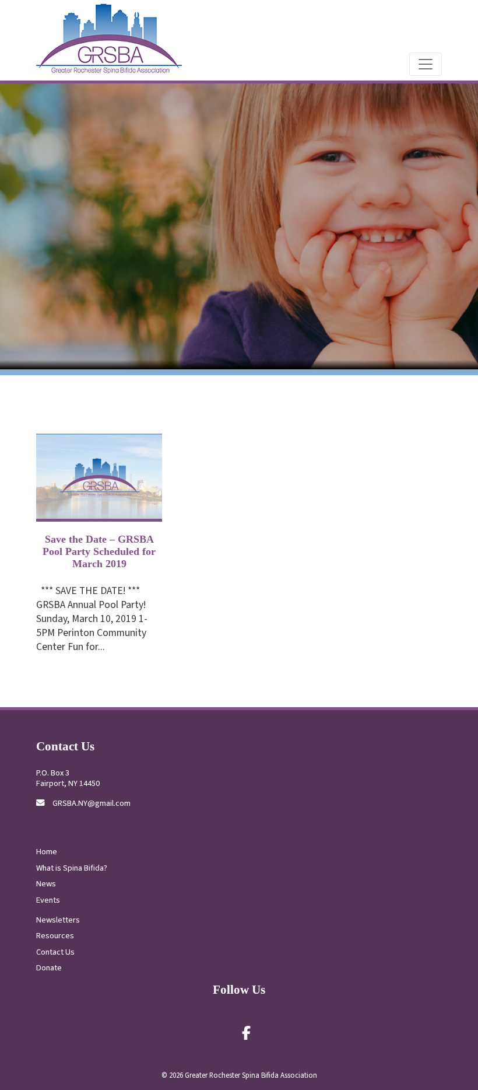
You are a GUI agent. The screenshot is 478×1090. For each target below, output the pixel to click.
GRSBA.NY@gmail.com (91, 803)
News (46, 884)
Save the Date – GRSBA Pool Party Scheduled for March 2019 (99, 551)
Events (48, 900)
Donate (49, 968)
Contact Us (55, 952)
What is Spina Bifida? (71, 868)
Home (46, 852)
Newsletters (58, 920)
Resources (55, 936)
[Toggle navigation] (425, 64)
